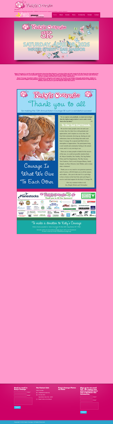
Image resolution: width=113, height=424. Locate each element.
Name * (29, 392)
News (73, 15)
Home (55, 15)
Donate (90, 15)
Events (67, 15)
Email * (29, 395)
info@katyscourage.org (44, 392)
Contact (96, 15)
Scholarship (81, 15)
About (61, 15)
